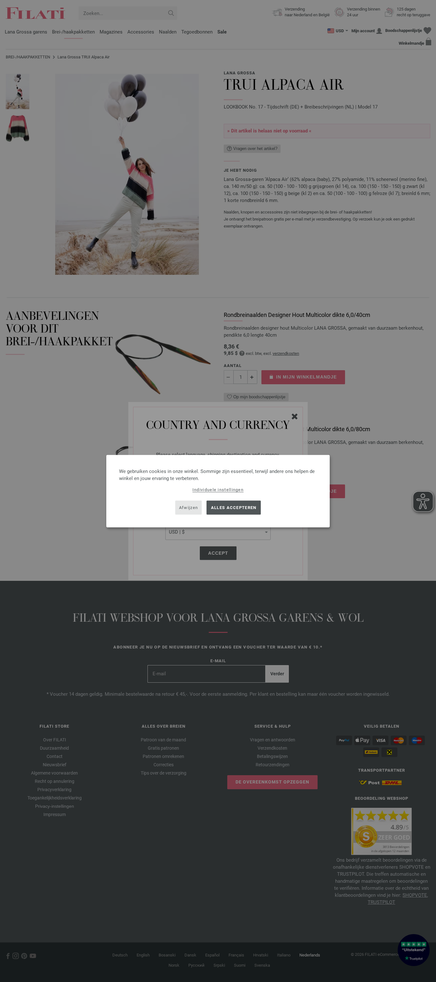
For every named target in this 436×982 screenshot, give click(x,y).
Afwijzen (188, 507)
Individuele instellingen (218, 489)
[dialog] (218, 491)
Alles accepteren (234, 507)
